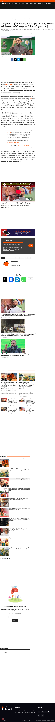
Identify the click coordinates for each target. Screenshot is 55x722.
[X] (51, 1)
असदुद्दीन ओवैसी (9, 84)
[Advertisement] (8, 423)
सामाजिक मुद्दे (21, 380)
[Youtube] (54, 1)
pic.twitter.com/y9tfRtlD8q (13, 142)
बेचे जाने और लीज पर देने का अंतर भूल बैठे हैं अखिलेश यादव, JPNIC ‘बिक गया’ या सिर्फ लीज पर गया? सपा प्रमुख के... (9, 384)
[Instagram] (48, 1)
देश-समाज (3, 380)
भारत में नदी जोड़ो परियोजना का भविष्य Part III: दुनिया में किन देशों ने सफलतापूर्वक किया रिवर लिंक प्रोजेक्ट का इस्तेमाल (19, 548)
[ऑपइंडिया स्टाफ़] (6, 264)
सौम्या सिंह (20, 390)
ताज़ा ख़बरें (3, 456)
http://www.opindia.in (14, 263)
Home (2, 19)
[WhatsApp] (52, 1)
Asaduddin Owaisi (8, 257)
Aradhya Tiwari (4, 388)
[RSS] (49, 1)
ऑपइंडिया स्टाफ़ (32, 33)
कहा (31, 99)
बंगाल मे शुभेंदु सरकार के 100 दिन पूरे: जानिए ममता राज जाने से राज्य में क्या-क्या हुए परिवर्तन (30, 409)
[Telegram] (18, 59)
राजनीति (5, 19)
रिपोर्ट (5, 21)
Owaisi (14, 257)
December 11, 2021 (23, 146)
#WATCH (9, 132)
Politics (17, 257)
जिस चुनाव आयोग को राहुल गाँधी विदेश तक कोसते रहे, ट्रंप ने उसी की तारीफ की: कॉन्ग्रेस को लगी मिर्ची (12, 409)
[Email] (21, 59)
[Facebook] (46, 1)
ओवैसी (26, 257)
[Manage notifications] (3, 719)
